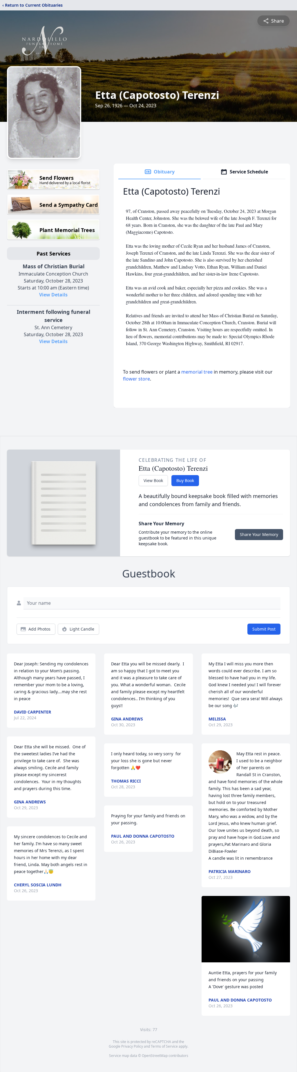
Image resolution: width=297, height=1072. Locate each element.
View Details (53, 294)
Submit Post (264, 629)
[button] (246, 929)
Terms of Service (164, 1046)
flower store (136, 379)
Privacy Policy (132, 1046)
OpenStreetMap (155, 1055)
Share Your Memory (259, 534)
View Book (153, 480)
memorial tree (197, 372)
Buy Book (185, 480)
